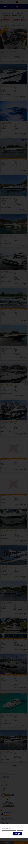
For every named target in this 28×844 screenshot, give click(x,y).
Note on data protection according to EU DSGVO (12, 830)
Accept (17, 834)
